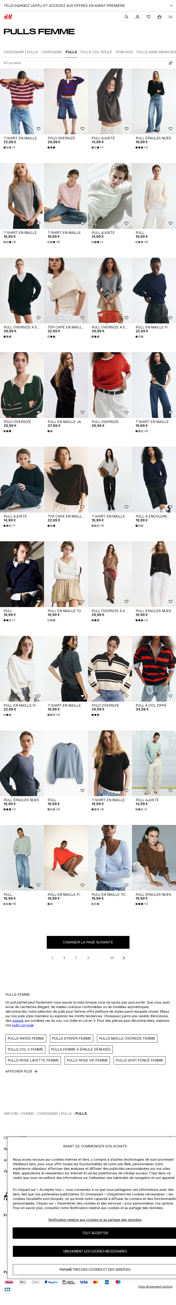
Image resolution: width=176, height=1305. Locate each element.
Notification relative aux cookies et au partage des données (95, 1220)
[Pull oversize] (110, 385)
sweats (18, 1020)
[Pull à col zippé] (154, 669)
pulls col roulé (23, 1025)
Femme (27, 1113)
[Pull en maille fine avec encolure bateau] (66, 858)
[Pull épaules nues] (154, 101)
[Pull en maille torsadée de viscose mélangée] (66, 574)
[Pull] (154, 196)
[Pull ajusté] (110, 101)
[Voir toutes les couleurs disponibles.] (52, 147)
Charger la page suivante (88, 942)
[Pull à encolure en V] (154, 479)
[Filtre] (169, 63)
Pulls (81, 1113)
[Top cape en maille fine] (66, 290)
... (100, 958)
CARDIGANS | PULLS (55, 1113)
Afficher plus (19, 1071)
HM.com (11, 1113)
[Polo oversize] (66, 101)
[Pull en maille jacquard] (66, 385)
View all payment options (155, 1286)
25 (112, 958)
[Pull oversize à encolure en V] (22, 290)
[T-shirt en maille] (22, 101)
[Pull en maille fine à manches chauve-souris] (154, 290)
